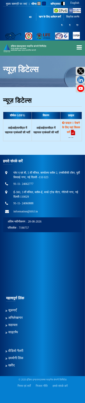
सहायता (13, 325)
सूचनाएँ (12, 310)
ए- (62, 25)
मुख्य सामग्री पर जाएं (16, 4)
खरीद (11, 365)
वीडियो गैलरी (15, 350)
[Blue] (44, 3)
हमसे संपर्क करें (60, 385)
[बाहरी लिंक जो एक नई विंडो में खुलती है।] (60, 10)
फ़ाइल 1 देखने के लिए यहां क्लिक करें (71, 127)
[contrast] (63, 3)
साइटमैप (13, 332)
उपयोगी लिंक (15, 358)
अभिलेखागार (15, 317)
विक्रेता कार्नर (72, 16)
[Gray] (39, 3)
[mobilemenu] (79, 47)
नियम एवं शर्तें (24, 385)
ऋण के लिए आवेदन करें (50, 16)
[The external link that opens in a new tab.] (76, 36)
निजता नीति (42, 385)
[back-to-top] (72, 390)
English (74, 3)
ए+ (78, 25)
